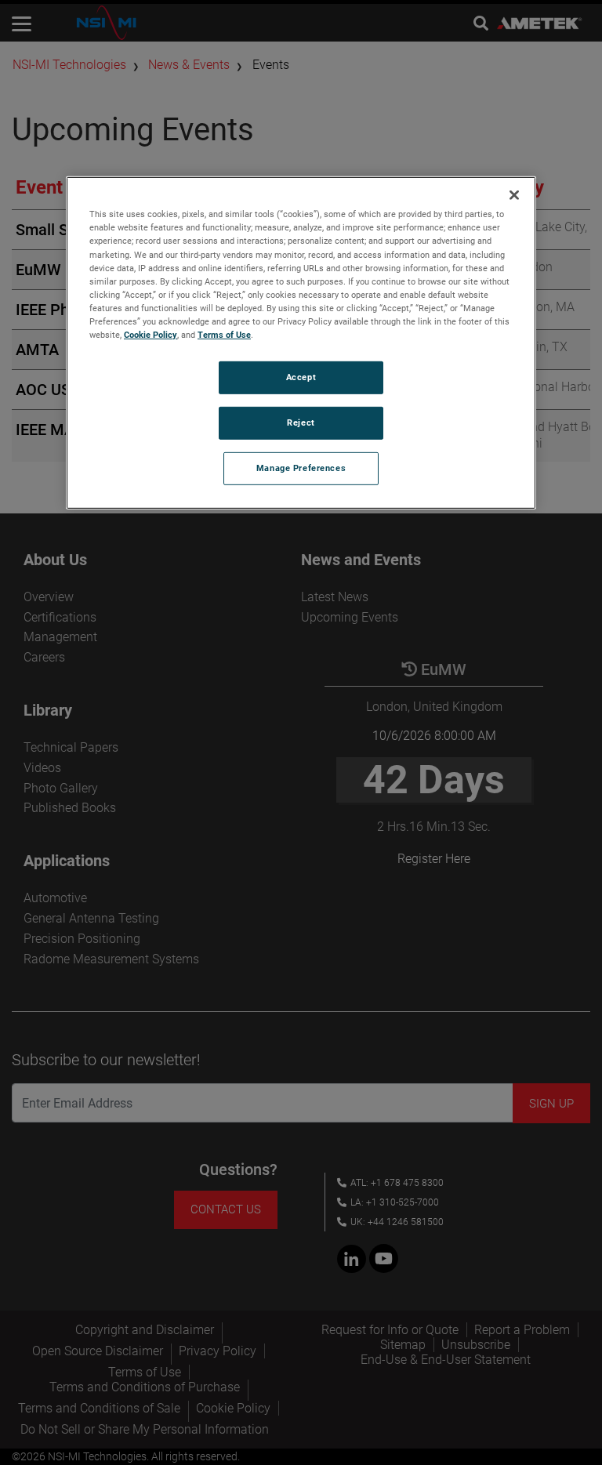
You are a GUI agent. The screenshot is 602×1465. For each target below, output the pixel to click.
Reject (300, 422)
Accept (301, 377)
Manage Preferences (301, 467)
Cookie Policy (150, 334)
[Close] (514, 195)
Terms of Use (224, 334)
